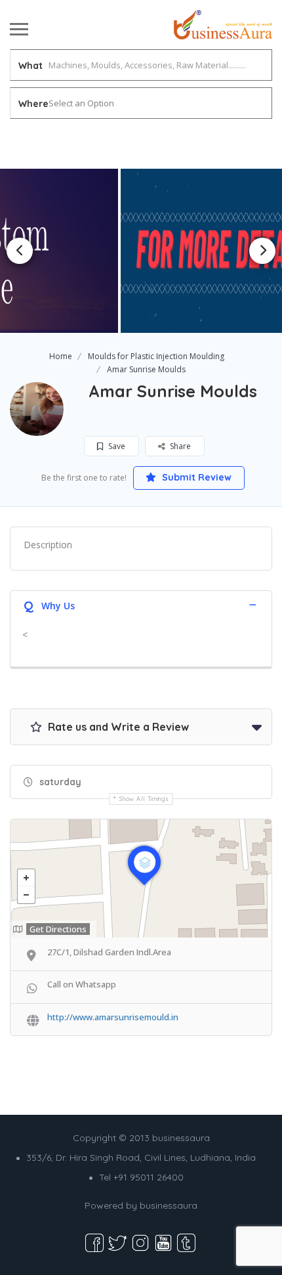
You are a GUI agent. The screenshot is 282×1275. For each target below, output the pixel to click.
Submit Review (195, 477)
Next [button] (262, 250)
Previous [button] (19, 250)
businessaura (168, 1205)
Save (115, 446)
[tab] (141, 604)
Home (60, 356)
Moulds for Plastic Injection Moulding (156, 356)
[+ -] (141, 878)
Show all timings (144, 798)
